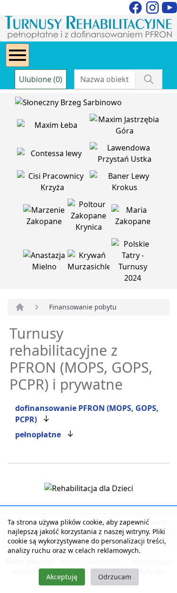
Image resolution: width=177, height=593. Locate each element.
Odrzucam (114, 576)
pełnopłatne (38, 434)
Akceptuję (61, 576)
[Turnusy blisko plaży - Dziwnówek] (53, 155)
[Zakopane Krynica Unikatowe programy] (89, 217)
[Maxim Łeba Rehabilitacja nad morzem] (53, 127)
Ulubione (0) (40, 79)
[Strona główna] (20, 307)
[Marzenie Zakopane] (45, 217)
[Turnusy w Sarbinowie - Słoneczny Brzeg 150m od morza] (68, 104)
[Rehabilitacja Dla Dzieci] (88, 490)
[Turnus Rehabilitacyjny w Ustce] (125, 155)
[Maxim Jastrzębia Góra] (125, 127)
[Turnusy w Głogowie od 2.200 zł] (53, 183)
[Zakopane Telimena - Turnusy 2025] (132, 263)
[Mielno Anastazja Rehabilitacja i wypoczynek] (45, 263)
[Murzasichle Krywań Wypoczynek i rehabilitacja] (89, 263)
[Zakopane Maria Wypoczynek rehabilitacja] (132, 217)
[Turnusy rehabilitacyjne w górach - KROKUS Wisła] (125, 183)
